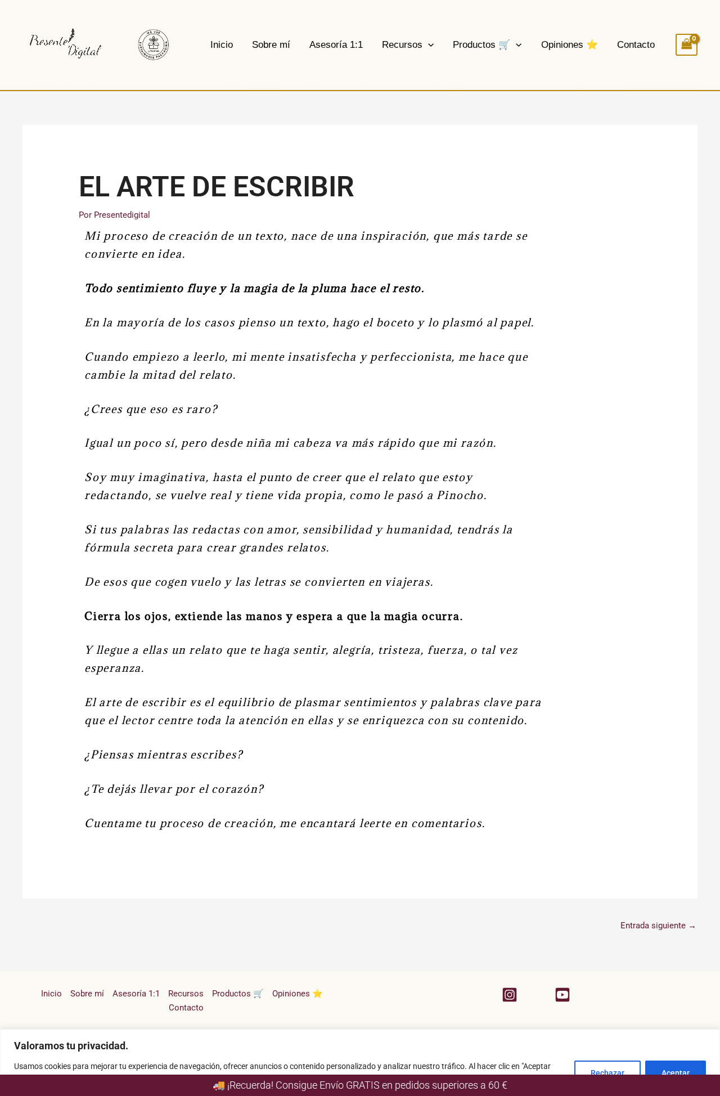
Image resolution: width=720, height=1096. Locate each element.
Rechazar (607, 1072)
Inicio (221, 44)
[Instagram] (509, 994)
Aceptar (676, 1072)
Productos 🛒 (481, 44)
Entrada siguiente (658, 925)
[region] (360, 1062)
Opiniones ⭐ (569, 44)
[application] (428, 45)
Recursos (402, 44)
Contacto (636, 44)
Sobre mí (271, 44)
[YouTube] (562, 994)
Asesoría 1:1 (336, 44)
